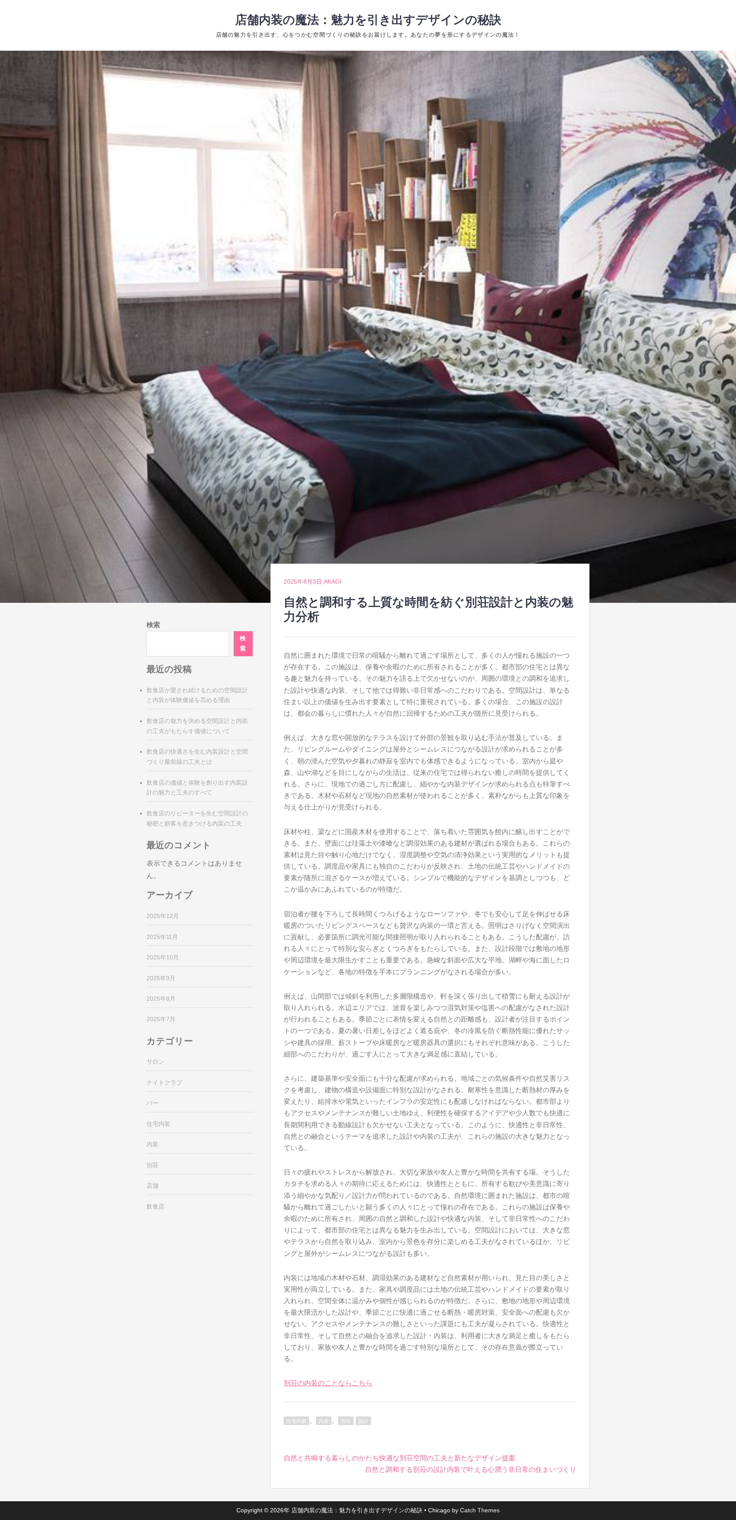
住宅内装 (296, 1421)
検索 (153, 624)
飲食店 (155, 1206)
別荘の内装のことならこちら (328, 1383)
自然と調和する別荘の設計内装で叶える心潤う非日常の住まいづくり (470, 1469)
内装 (324, 1421)
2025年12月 (163, 916)
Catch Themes (480, 1510)
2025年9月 (161, 978)
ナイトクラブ (164, 1082)
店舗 (152, 1185)
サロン (155, 1061)
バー (152, 1103)
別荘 (346, 1421)
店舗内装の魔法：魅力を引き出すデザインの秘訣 (368, 19)
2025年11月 (162, 936)
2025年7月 (161, 1019)
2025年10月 (163, 957)
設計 (363, 1421)
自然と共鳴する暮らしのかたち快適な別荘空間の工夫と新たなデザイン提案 (399, 1458)
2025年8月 (161, 998)
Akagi (333, 581)
